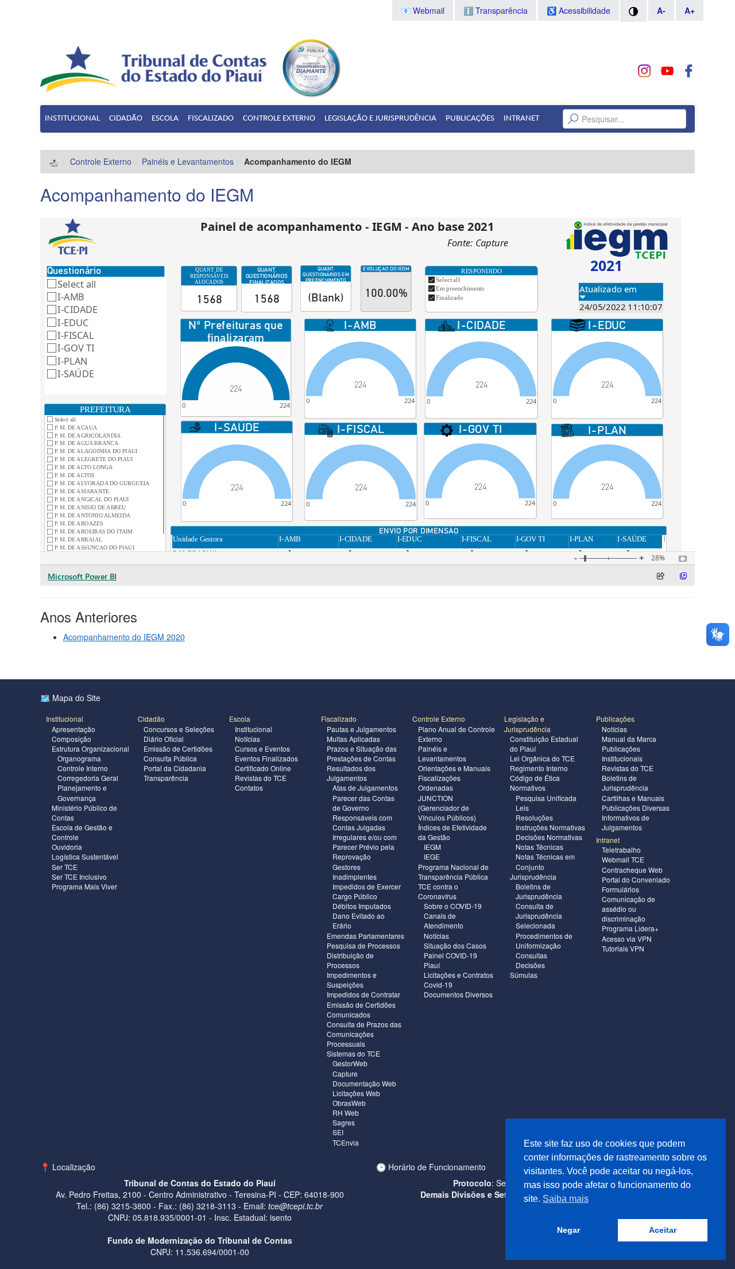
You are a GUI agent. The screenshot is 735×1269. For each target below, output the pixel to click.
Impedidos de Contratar (363, 994)
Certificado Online (263, 768)
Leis (522, 808)
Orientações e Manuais (454, 768)
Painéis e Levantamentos (188, 161)
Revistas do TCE (261, 778)
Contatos (249, 787)
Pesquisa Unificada (546, 798)
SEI (337, 1132)
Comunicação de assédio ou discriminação (628, 908)
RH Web (345, 1112)
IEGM (432, 847)
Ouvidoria (67, 847)
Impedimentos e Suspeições (352, 979)
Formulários (620, 889)
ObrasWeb (349, 1103)
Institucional (72, 118)
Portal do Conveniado (636, 879)
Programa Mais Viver (84, 886)
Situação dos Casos (455, 945)
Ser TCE (65, 867)
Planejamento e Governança (82, 792)
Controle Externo (279, 118)
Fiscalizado (211, 118)
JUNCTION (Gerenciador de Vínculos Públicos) (447, 807)
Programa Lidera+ (630, 928)
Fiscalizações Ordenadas (439, 782)
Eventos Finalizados (266, 758)
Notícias (247, 739)
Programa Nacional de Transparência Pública (453, 871)
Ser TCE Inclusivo (79, 876)
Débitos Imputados (361, 906)
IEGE (432, 856)
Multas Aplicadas (353, 739)
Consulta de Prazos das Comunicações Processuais (364, 1034)
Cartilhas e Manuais (633, 798)
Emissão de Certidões (178, 748)
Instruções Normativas (550, 827)
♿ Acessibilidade (578, 10)
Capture (345, 1073)
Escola (165, 118)
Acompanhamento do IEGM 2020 (124, 637)
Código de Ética (535, 778)
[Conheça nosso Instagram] (644, 71)
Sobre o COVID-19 (453, 906)
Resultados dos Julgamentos (351, 773)
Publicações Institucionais (622, 753)
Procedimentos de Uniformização (544, 940)
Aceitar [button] (662, 1230)
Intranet (521, 118)
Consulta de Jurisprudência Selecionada (539, 915)
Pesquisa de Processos (363, 945)
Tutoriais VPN (623, 948)
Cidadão (125, 118)
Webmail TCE (623, 859)
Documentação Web (364, 1083)
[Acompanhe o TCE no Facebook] (689, 71)
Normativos (528, 787)
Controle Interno (82, 768)
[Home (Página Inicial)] (54, 161)
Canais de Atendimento (443, 920)
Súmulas (523, 975)
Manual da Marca (629, 739)
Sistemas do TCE (353, 1053)
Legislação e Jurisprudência (380, 118)
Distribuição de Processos (350, 960)
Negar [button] (568, 1230)
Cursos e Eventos (262, 748)
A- (661, 10)
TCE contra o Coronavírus (438, 891)
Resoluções (534, 817)
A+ (689, 10)
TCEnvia (345, 1142)
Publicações (470, 118)
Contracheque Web (632, 870)
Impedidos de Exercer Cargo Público (366, 891)
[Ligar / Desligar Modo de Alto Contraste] (633, 11)
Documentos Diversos (458, 994)
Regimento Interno (539, 768)
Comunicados (348, 1014)
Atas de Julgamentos (365, 787)
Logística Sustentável (85, 856)
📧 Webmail (422, 10)
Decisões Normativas (549, 837)
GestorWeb (350, 1063)
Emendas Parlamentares (365, 936)
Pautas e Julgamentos (361, 729)
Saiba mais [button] (566, 1199)
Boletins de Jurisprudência (539, 891)
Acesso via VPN (627, 938)
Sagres (343, 1122)
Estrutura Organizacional (90, 748)
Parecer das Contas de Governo (363, 803)
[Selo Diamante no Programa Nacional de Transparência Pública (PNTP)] (310, 66)
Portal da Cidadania (175, 768)
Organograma (79, 758)
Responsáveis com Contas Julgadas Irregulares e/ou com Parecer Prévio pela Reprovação (364, 837)
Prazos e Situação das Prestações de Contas (362, 753)
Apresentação (73, 729)
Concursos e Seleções (179, 729)
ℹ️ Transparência (495, 10)
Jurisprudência (533, 876)
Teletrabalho (621, 849)
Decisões (530, 965)
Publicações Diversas (636, 808)
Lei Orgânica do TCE (542, 758)
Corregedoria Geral (87, 778)
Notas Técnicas (539, 847)
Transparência (166, 778)
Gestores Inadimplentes (354, 871)
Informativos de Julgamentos (625, 822)
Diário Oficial (164, 739)
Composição (71, 739)
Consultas (531, 955)
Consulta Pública (170, 758)
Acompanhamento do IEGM (147, 194)
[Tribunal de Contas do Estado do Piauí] (154, 67)
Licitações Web (356, 1093)
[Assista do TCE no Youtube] (667, 71)
